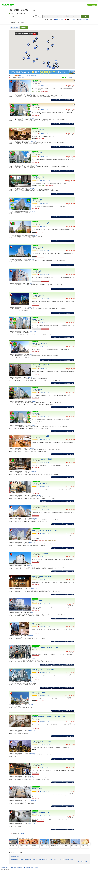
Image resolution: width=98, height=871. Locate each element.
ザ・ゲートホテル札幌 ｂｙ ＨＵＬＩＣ (43, 741)
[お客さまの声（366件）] (43, 815)
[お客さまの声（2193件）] (43, 650)
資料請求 (36, 867)
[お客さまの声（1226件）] (43, 791)
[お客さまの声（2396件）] (43, 767)
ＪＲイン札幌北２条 (37, 153)
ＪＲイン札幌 (35, 105)
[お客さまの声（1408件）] (43, 695)
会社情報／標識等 (4, 867)
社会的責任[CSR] (21, 867)
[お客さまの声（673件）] (43, 180)
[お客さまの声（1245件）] (43, 156)
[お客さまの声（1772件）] (43, 486)
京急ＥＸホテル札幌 (37, 200)
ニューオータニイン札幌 (38, 129)
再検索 (34, 33)
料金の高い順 (27, 75)
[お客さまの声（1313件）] (43, 203)
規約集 (32, 867)
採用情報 (28, 867)
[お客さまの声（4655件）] (43, 533)
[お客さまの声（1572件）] (43, 392)
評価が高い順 (33, 75)
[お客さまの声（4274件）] (43, 579)
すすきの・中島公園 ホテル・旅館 (65, 859)
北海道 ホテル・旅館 (14, 856)
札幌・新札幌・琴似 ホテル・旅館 (27, 859)
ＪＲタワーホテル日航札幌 (38, 692)
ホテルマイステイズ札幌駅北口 (40, 553)
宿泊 (12, 13)
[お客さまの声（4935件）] (43, 226)
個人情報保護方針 (13, 867)
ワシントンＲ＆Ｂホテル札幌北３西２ (41, 576)
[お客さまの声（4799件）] (43, 346)
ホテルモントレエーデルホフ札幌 (40, 223)
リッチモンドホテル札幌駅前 (39, 343)
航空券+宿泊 (60, 19)
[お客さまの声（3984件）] (43, 368)
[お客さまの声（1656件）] (43, 721)
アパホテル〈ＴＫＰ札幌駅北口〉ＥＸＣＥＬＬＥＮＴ (45, 647)
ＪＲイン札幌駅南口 (37, 389)
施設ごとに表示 (14, 27)
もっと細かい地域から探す (81, 861)
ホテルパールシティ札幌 (38, 764)
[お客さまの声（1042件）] (43, 462)
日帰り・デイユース (20, 13)
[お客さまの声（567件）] (43, 603)
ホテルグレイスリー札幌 (38, 295)
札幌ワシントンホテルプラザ (39, 623)
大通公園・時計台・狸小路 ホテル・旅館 (46, 859)
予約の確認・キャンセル (92, 5)
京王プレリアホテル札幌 (38, 319)
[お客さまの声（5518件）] (43, 250)
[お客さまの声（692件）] (43, 672)
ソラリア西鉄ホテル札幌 (38, 177)
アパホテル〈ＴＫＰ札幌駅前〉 (40, 483)
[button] (28, 58)
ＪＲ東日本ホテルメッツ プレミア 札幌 (43, 669)
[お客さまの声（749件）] (43, 626)
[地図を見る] (32, 94)
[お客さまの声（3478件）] (43, 509)
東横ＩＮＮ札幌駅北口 (37, 788)
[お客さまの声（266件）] (43, 439)
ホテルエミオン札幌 (37, 600)
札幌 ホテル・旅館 (14, 859)
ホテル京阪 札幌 (36, 81)
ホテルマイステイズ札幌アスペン (40, 506)
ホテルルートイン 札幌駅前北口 (40, 365)
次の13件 (22, 77)
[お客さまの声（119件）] (43, 744)
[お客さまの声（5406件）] (43, 298)
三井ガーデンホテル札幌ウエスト (40, 812)
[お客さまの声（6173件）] (43, 133)
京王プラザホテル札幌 (37, 247)
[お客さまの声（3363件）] (43, 556)
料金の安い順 (21, 75)
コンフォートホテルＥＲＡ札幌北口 (41, 436)
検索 (85, 16)
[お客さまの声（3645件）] (43, 85)
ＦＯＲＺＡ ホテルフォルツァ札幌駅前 (42, 459)
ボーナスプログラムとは (70, 77)
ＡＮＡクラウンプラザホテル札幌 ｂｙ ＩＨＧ (44, 530)
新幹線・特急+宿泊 (83, 19)
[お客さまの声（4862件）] (43, 109)
